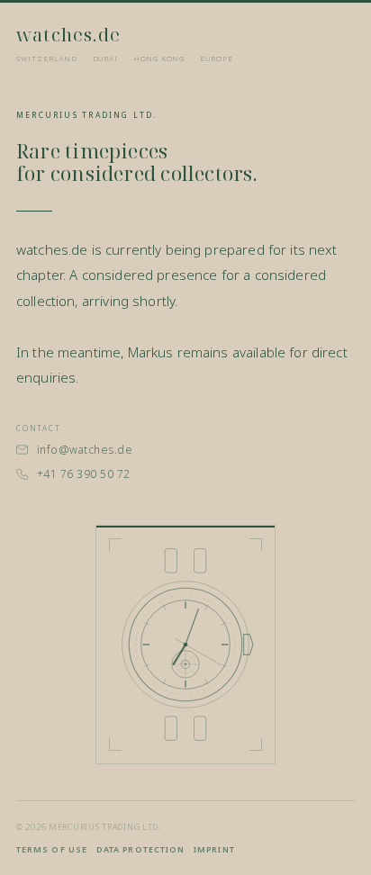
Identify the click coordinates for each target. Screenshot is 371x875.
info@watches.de (84, 449)
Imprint (214, 849)
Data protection (140, 849)
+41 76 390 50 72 (84, 474)
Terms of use (51, 849)
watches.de (68, 35)
